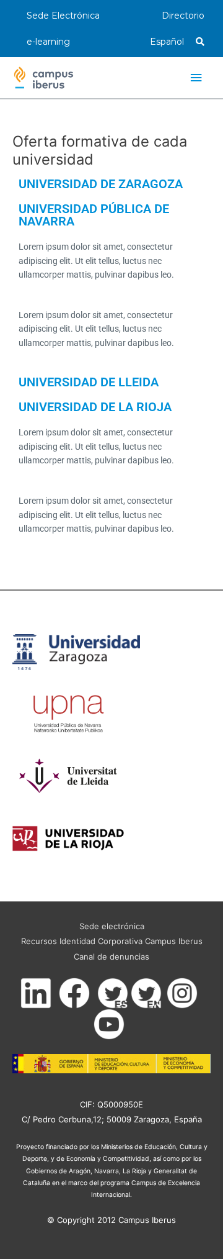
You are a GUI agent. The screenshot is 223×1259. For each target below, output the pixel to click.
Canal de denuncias (111, 956)
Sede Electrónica (63, 15)
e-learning (48, 41)
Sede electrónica (111, 926)
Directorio (183, 15)
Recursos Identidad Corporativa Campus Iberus (112, 941)
